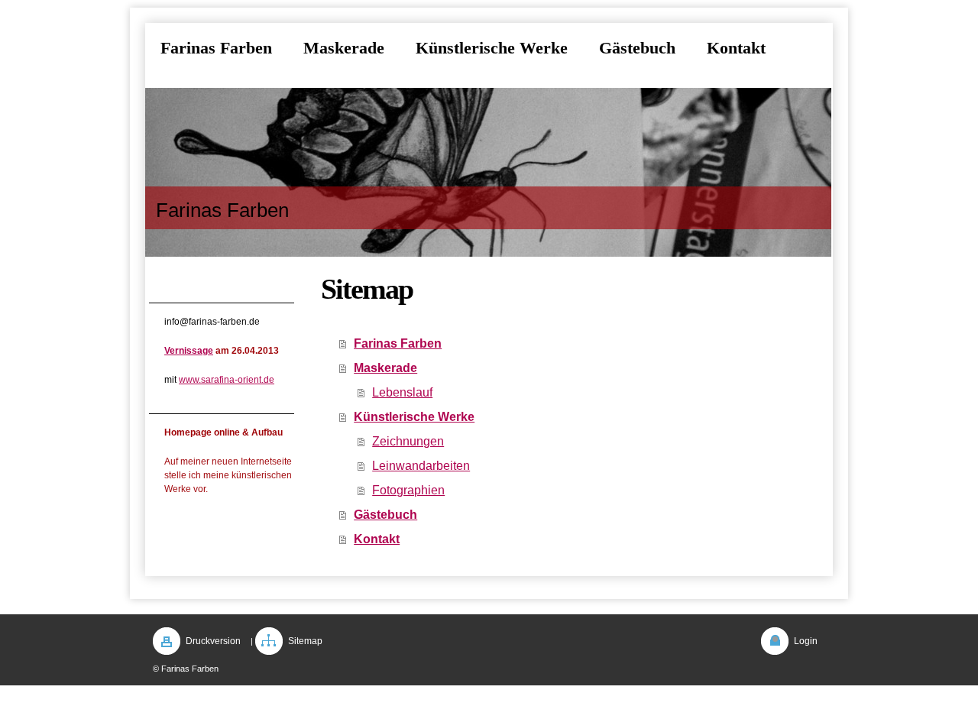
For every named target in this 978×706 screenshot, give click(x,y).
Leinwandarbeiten (421, 465)
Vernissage (188, 350)
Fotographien (408, 490)
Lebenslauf (402, 392)
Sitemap (305, 641)
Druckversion (213, 641)
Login (806, 641)
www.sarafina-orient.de (226, 379)
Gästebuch (385, 514)
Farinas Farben (398, 343)
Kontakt (377, 539)
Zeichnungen (408, 441)
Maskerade (385, 367)
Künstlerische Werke (414, 416)
